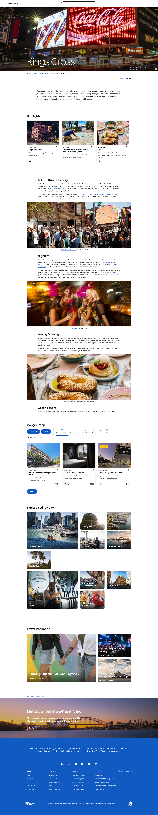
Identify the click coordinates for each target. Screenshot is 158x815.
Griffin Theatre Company (68, 250)
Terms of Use (30, 789)
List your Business (78, 782)
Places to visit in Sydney (41, 73)
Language (125, 771)
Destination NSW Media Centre (105, 785)
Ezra (96, 338)
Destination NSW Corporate (104, 779)
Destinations (53, 775)
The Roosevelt (111, 272)
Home (29, 73)
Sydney (28, 771)
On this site (53, 771)
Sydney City (54, 73)
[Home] (13, 4)
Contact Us (29, 775)
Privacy (28, 782)
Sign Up (31, 728)
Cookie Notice (30, 785)
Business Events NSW (102, 782)
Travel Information (78, 775)
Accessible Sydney (78, 779)
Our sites (98, 771)
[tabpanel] (79, 35)
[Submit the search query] (63, 3)
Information (76, 771)
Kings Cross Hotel (75, 328)
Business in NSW (77, 785)
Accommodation (31, 696)
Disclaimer (29, 779)
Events (42, 696)
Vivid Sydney (99, 789)
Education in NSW (78, 789)
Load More (31, 491)
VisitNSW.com (100, 775)
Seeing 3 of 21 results (34, 437)
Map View (34, 431)
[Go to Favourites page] (153, 4)
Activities (38, 696)
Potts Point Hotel (78, 264)
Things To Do (53, 779)
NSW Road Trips (54, 782)
